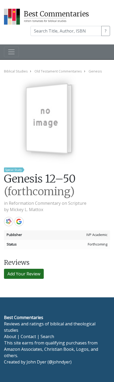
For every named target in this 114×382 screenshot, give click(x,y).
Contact (28, 336)
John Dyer (36, 362)
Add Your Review (23, 274)
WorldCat (8, 221)
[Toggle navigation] (11, 52)
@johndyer (59, 362)
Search (47, 336)
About (10, 336)
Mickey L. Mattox (26, 209)
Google (19, 221)
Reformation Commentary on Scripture (47, 203)
